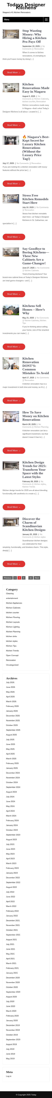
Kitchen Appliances (14, 603)
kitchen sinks (11, 636)
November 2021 (13, 925)
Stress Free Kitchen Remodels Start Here (35, 199)
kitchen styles (40, 484)
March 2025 (11, 758)
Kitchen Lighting (13, 627)
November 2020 (13, 982)
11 (31, 578)
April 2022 (10, 901)
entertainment (12, 598)
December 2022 (13, 878)
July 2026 (10, 682)
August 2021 (11, 939)
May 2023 (10, 854)
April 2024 (10, 811)
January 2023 (12, 873)
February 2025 (12, 763)
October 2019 (12, 1035)
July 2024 (10, 797)
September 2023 (13, 835)
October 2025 (12, 725)
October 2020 (12, 987)
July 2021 (10, 944)
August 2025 (11, 735)
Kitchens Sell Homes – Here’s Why (33, 309)
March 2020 (11, 1011)
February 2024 (12, 820)
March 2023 (11, 863)
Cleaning (10, 593)
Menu (6, 19)
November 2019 (13, 1030)
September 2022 (13, 882)
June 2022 (10, 897)
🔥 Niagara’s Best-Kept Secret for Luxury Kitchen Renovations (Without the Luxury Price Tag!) (35, 147)
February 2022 (12, 911)
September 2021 (13, 935)
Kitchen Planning (41, 427)
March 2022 (11, 906)
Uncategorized (12, 665)
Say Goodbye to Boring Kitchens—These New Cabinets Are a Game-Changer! (35, 256)
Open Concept (12, 655)
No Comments (23, 163)
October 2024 (12, 782)
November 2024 (13, 778)
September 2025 (13, 730)
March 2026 (11, 701)
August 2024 (11, 792)
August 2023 (11, 839)
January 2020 (12, 1020)
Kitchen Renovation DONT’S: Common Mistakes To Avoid (35, 366)
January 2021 (12, 973)
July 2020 (10, 1001)
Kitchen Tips (11, 646)
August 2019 (11, 1044)
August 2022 (11, 887)
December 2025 (13, 716)
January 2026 (12, 711)
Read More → (14, 72)
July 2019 (10, 1049)
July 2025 (10, 739)
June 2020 (10, 1006)
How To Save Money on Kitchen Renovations (35, 415)
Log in (8, 1076)
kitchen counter (28, 101)
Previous (7, 578)
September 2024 (13, 787)
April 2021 (10, 959)
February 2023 (12, 868)
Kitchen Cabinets (41, 99)
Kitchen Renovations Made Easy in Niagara (35, 87)
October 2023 (12, 830)
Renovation (39, 49)
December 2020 (13, 978)
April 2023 (10, 858)
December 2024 (13, 773)
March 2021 (11, 963)
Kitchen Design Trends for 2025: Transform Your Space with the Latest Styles (34, 469)
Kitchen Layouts (13, 622)
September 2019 (13, 1039)
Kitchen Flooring (13, 617)
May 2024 (10, 806)
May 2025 (10, 749)
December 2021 (13, 920)
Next (37, 578)
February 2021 (12, 968)
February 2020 (12, 1016)
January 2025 (12, 768)
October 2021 (12, 930)
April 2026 (10, 697)
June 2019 (10, 1054)
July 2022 (10, 892)
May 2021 (10, 954)
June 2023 (10, 849)
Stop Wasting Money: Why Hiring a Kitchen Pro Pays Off (34, 36)
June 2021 (10, 949)
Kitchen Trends (28, 487)
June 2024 (10, 801)
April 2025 (10, 754)
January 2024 (12, 825)
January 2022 (12, 916)
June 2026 (10, 687)
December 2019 (13, 1025)
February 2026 (12, 706)
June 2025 (10, 744)
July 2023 (10, 844)
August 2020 (11, 997)
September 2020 (13, 992)
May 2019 (10, 1059)
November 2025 (13, 720)
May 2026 (10, 692)
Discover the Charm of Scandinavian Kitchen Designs (33, 524)
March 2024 (11, 816)
